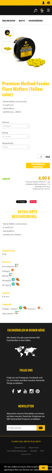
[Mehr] (18, 111)
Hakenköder (36, 21)
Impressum (26, 454)
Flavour (5, 122)
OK (43, 468)
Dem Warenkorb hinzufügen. (38, 165)
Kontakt (33, 450)
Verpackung (7, 143)
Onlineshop (8, 21)
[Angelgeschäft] (6, 3)
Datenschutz (20, 447)
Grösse (5, 133)
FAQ (42, 450)
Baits (22, 21)
